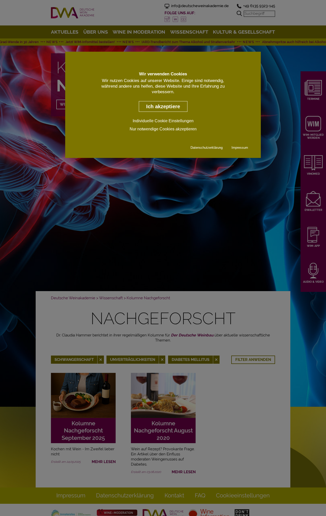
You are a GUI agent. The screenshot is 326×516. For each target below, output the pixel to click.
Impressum (240, 147)
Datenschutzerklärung (207, 147)
